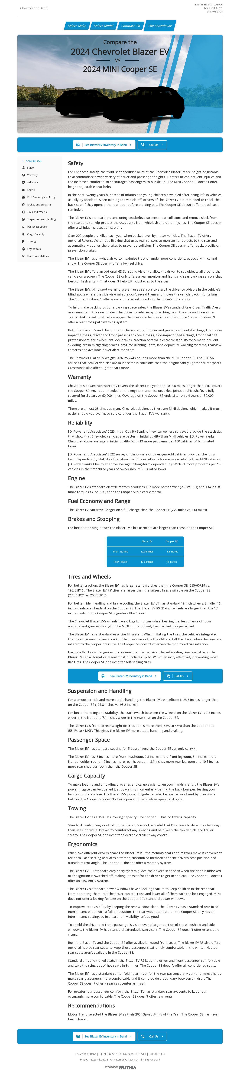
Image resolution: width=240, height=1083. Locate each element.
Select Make (77, 26)
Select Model (104, 26)
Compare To (131, 26)
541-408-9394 (215, 11)
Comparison (34, 161)
